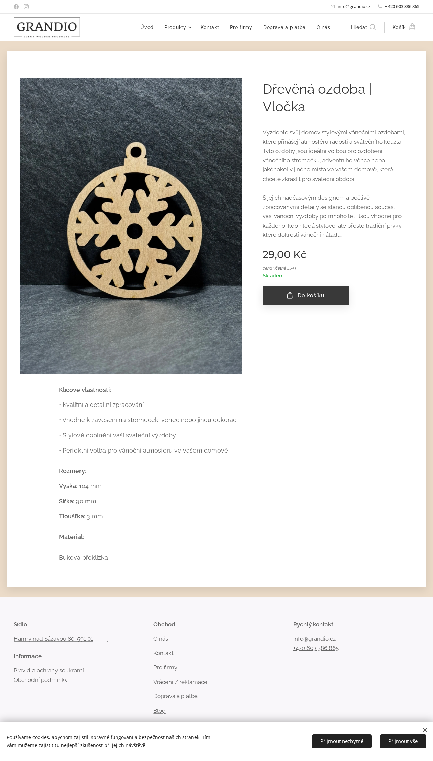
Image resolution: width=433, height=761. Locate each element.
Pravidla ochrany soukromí (49, 670)
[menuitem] (149, 27)
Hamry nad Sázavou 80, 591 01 (53, 638)
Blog (159, 710)
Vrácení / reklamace (180, 681)
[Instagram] (26, 7)
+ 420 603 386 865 (402, 6)
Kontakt (163, 653)
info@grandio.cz (354, 6)
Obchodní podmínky (41, 679)
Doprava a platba (175, 696)
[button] (363, 27)
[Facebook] (16, 7)
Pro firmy (165, 667)
